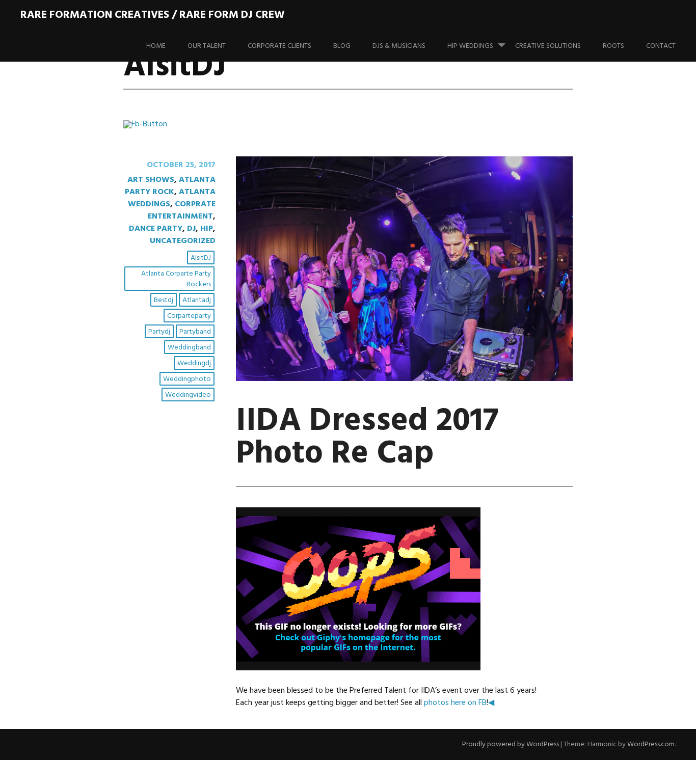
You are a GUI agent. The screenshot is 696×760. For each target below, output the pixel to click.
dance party (155, 228)
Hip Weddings (470, 46)
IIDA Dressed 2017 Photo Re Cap (367, 437)
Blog (342, 46)
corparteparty (189, 316)
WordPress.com (651, 744)
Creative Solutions (548, 46)
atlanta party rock (170, 186)
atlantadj (196, 300)
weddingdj (194, 363)
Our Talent (207, 46)
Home (156, 46)
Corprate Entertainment (182, 210)
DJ (191, 228)
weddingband (189, 348)
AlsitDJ (201, 258)
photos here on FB (455, 703)
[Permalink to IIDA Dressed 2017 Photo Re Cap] (404, 379)
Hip (206, 228)
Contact (661, 46)
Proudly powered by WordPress (510, 744)
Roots (613, 46)
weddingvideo (188, 395)
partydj (159, 332)
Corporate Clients (279, 46)
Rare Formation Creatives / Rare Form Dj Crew (152, 15)
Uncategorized (183, 241)
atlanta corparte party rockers (176, 279)
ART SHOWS (150, 179)
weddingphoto (187, 379)
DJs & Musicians (398, 46)
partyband (195, 332)
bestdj (163, 300)
